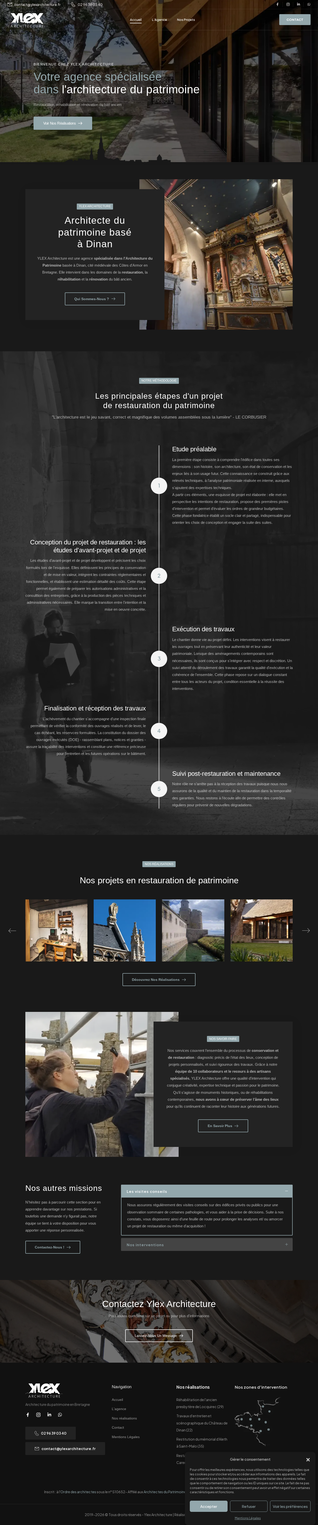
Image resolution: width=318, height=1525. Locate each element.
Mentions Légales (248, 1518)
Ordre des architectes (78, 1492)
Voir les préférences (290, 1506)
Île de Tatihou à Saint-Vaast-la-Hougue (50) (125, 940)
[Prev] (12, 930)
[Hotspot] (241, 1419)
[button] (308, 1459)
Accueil (136, 20)
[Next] (306, 930)
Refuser (249, 1506)
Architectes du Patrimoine (165, 1492)
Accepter (208, 1506)
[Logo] (26, 20)
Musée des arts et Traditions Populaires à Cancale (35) (261, 940)
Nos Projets (186, 20)
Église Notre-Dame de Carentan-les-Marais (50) (56, 940)
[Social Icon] (277, 4)
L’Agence (159, 20)
